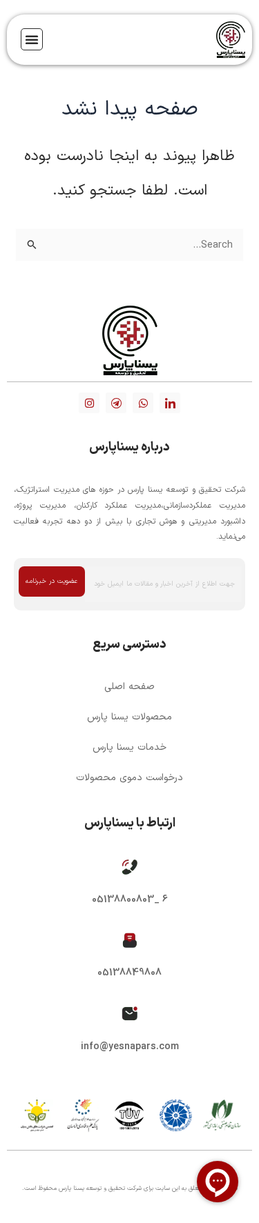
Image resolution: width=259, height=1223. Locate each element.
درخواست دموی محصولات (129, 777)
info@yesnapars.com (130, 1047)
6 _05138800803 (130, 900)
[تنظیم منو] (32, 39)
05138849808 (129, 973)
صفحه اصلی (129, 686)
